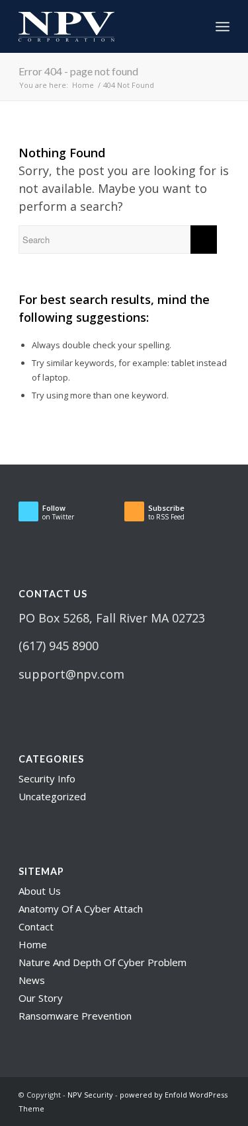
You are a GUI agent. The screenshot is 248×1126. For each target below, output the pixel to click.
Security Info (47, 778)
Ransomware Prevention (75, 1015)
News (32, 980)
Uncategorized (52, 796)
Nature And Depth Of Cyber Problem (102, 962)
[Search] (193, 26)
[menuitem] (193, 26)
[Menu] (222, 26)
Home (33, 944)
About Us (40, 890)
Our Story (41, 997)
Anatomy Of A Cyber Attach (81, 908)
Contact (36, 926)
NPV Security (90, 1095)
